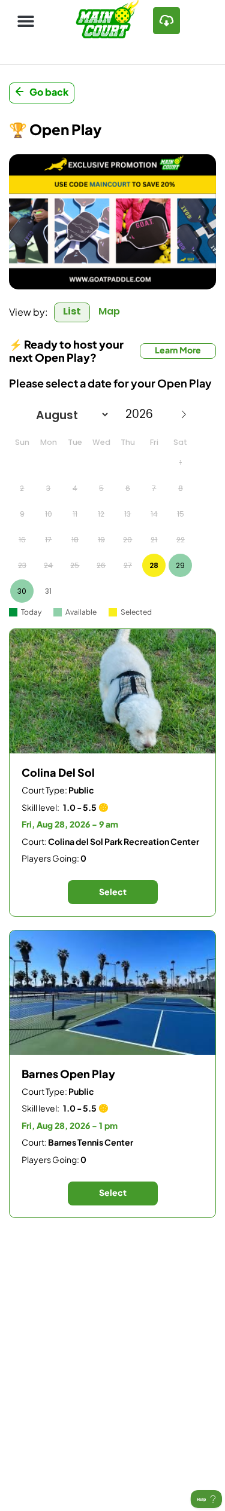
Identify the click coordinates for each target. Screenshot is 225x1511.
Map (109, 311)
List (72, 311)
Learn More (178, 349)
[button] (25, 20)
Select (113, 891)
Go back (48, 92)
